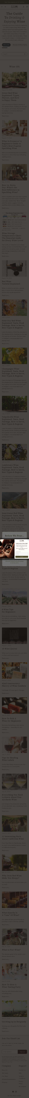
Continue (21, 556)
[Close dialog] (28, 540)
